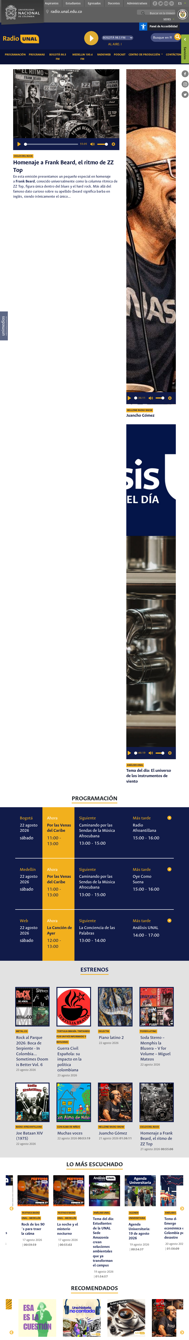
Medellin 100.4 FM (84, 56)
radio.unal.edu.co (66, 11)
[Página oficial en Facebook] (155, 3)
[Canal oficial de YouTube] (166, 3)
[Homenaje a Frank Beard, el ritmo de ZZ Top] (156, 1102)
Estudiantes (73, 3)
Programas (37, 54)
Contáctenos (176, 54)
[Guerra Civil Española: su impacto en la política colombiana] (73, 1006)
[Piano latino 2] (115, 1006)
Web (24, 921)
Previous (9, 1206)
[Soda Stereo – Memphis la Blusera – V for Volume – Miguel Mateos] (156, 1006)
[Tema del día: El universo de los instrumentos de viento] (151, 591)
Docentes (114, 3)
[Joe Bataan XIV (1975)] (32, 1102)
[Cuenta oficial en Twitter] (160, 3)
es (180, 4)
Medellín (28, 869)
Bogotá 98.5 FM (59, 56)
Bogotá (26, 818)
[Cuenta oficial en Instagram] (171, 3)
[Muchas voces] (73, 1102)
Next (179, 1206)
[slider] (51, 144)
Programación (16, 54)
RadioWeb (104, 54)
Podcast (120, 54)
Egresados (94, 3)
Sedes (167, 19)
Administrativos (137, 3)
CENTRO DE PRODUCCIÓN (145, 54)
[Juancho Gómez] (151, 236)
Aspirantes (52, 3)
